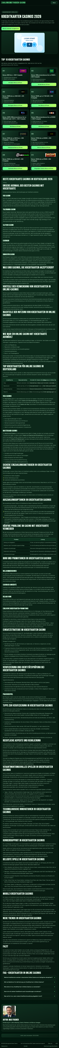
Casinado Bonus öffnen (15, 168)
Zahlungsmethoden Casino (13, 3)
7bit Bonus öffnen (15, 126)
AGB (57, 1043)
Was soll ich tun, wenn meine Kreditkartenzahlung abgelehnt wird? (23, 996)
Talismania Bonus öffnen (15, 147)
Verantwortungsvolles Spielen (51, 1046)
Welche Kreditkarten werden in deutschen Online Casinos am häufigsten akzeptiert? (28, 977)
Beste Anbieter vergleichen (11, 28)
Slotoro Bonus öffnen (43, 147)
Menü (54, 2)
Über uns (50, 1043)
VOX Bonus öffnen (43, 126)
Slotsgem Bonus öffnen (15, 105)
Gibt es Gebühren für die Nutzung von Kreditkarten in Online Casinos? (24, 982)
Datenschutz (4, 1046)
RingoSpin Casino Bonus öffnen (43, 168)
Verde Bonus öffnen (44, 84)
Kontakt (25, 1046)
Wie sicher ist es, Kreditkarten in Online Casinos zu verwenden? (22, 987)
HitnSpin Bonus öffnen (15, 82)
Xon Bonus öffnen (43, 105)
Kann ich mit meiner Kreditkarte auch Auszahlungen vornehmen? (22, 991)
